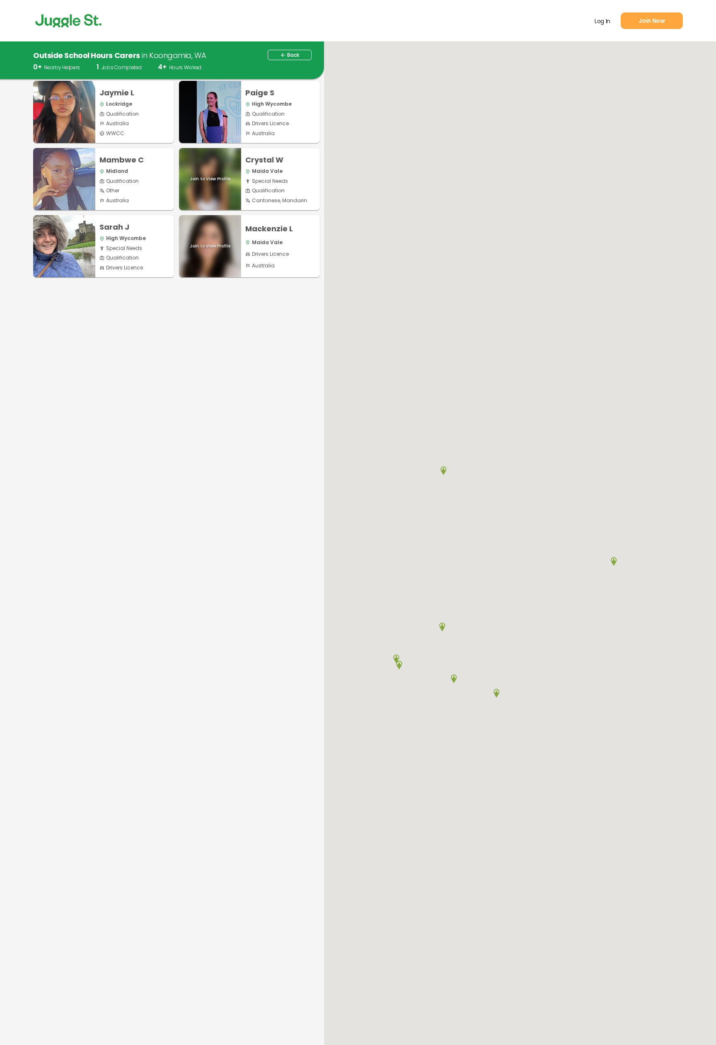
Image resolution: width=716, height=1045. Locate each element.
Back (289, 54)
